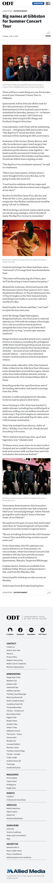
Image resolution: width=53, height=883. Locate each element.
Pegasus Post (11, 717)
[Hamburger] (48, 3)
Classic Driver (12, 781)
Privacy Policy (12, 657)
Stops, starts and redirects (16, 835)
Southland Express (13, 767)
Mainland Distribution (15, 818)
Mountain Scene (13, 747)
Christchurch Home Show (16, 800)
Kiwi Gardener (12, 778)
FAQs (8, 839)
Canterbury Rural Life (14, 704)
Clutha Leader (12, 757)
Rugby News (11, 788)
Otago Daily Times (13, 677)
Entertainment (20, 11)
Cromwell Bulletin (13, 744)
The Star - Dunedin (13, 754)
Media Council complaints (16, 663)
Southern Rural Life (14, 761)
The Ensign (11, 764)
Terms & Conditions (14, 832)
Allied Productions (13, 808)
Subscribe (38, 3)
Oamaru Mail (11, 737)
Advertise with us (13, 847)
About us (10, 653)
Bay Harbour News (14, 714)
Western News (12, 721)
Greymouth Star (12, 687)
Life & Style (7, 11)
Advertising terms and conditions (19, 857)
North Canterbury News (15, 700)
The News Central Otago (16, 751)
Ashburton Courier (13, 731)
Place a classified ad (14, 854)
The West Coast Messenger (16, 694)
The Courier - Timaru (14, 734)
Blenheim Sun (12, 680)
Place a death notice (14, 850)
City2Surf (10, 796)
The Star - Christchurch (15, 711)
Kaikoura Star (12, 684)
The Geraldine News (14, 707)
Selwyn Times (12, 727)
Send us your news (13, 650)
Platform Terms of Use (15, 660)
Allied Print (11, 815)
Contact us (11, 647)
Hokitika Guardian (13, 690)
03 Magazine (11, 784)
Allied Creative (12, 811)
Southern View (12, 724)
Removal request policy (15, 667)
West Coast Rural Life (14, 697)
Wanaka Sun (11, 741)
